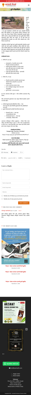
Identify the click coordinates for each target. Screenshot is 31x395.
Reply (20, 210)
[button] (26, 329)
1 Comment (27, 158)
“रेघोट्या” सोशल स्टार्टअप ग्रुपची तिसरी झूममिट (15, 266)
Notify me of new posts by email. (13, 199)
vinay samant (6, 210)
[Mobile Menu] (28, 5)
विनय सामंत (3, 158)
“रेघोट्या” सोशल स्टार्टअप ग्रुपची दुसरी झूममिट (15, 281)
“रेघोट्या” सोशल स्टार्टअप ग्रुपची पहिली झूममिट (15, 271)
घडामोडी (20, 158)
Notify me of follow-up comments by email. (16, 196)
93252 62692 (16, 376)
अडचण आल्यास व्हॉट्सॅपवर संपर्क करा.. (16, 1)
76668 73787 (16, 374)
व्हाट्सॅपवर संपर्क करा (12, 364)
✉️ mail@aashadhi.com (15, 368)
